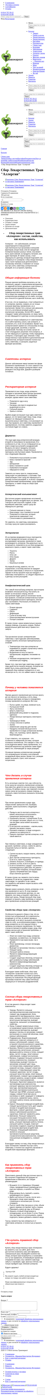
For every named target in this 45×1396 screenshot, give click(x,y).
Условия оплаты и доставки (15, 1372)
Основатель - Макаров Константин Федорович (22, 1356)
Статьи (7, 1379)
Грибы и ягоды (38, 35)
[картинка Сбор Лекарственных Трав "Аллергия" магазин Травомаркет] (24, 181)
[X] (11, 208)
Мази (35, 65)
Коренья (36, 63)
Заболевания (37, 49)
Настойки (36, 41)
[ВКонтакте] (2, 208)
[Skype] (20, 208)
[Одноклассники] (5, 208)
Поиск (27, 17)
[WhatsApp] (17, 208)
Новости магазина (10, 1333)
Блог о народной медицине (15, 1358)
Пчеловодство (38, 43)
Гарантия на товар (12, 1374)
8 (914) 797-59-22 (7, 12)
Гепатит (36, 55)
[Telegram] (23, 208)
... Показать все (38, 61)
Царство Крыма (39, 71)
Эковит (35, 33)
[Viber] (14, 208)
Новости (8, 1366)
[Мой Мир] (8, 208)
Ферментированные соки (24, 162)
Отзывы (8, 1360)
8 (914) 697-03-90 (7, 14)
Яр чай (35, 73)
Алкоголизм (37, 51)
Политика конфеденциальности (13, 1389)
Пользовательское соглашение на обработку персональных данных (17, 1392)
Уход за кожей (38, 67)
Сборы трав (37, 45)
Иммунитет (37, 59)
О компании (9, 1354)
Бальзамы (36, 47)
